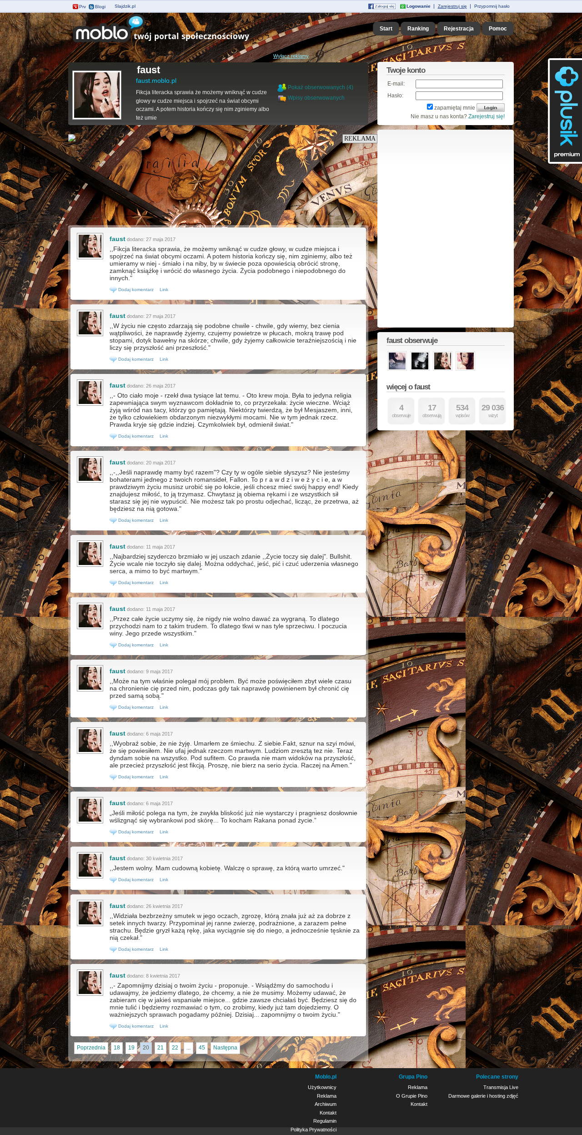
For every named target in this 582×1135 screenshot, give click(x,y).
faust (148, 70)
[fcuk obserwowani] (465, 370)
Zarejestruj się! (486, 116)
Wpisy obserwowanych (316, 98)
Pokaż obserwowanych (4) (320, 87)
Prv (82, 6)
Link (164, 289)
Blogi (100, 6)
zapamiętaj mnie (455, 108)
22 (175, 1047)
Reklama (326, 1096)
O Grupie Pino (411, 1096)
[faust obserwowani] (442, 370)
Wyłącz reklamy (291, 56)
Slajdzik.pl (125, 6)
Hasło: (395, 95)
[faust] (96, 118)
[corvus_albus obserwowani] (420, 370)
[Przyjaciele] (282, 98)
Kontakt (328, 1112)
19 (131, 1047)
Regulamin (324, 1121)
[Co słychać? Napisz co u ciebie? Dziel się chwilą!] (174, 42)
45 (202, 1047)
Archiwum (325, 1104)
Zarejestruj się (452, 6)
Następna (225, 1047)
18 (117, 1047)
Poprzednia (91, 1047)
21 (160, 1047)
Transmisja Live (500, 1087)
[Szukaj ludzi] (281, 87)
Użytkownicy (322, 1087)
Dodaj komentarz (135, 289)
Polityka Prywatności (313, 1129)
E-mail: (396, 83)
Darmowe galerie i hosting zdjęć (483, 1096)
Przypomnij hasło (492, 6)
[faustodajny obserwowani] (397, 370)
